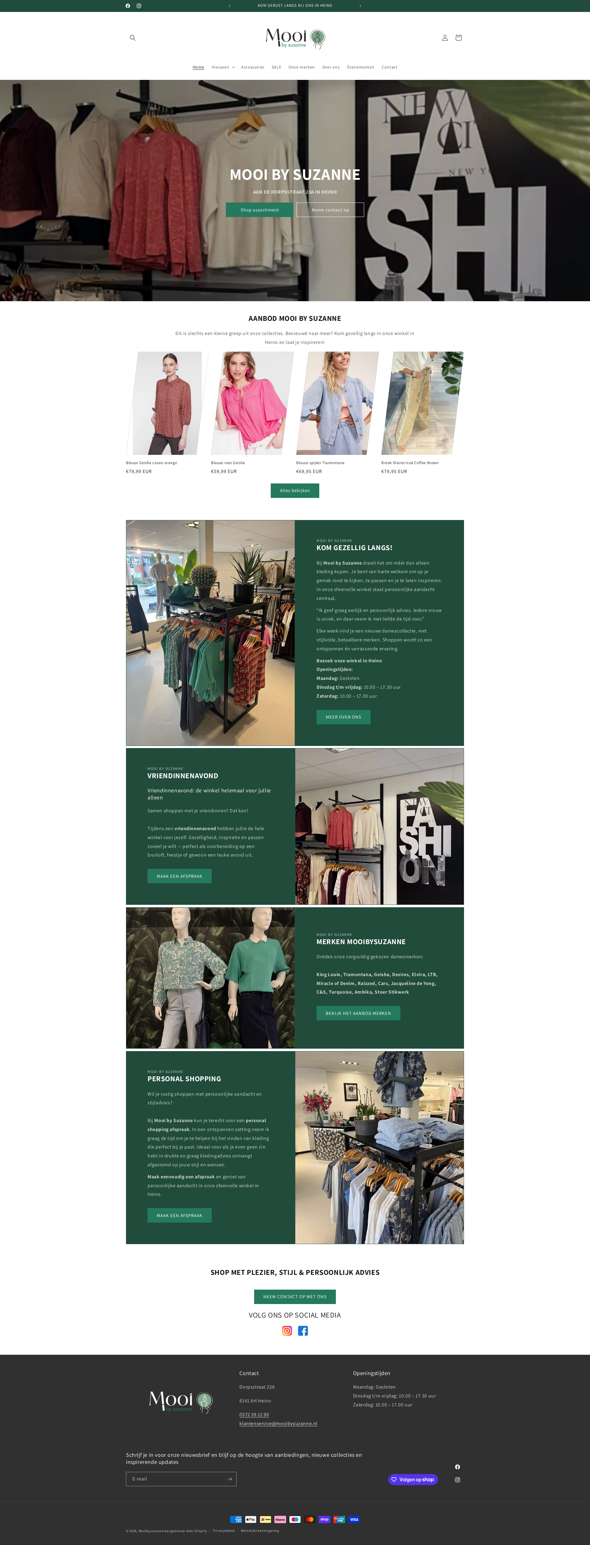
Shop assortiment (260, 210)
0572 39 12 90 (254, 1414)
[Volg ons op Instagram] (287, 1332)
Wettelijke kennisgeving (260, 1530)
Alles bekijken (295, 490)
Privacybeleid (224, 1530)
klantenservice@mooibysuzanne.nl (278, 1423)
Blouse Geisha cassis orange (151, 462)
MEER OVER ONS (343, 717)
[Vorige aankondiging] (229, 6)
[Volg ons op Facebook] (303, 1332)
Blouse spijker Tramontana (320, 462)
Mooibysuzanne (151, 1531)
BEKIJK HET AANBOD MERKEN (358, 1013)
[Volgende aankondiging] (360, 6)
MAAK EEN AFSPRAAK (180, 876)
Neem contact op (330, 210)
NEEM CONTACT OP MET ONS (295, 1296)
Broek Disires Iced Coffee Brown (410, 462)
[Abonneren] (229, 1479)
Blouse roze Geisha (228, 462)
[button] (133, 38)
